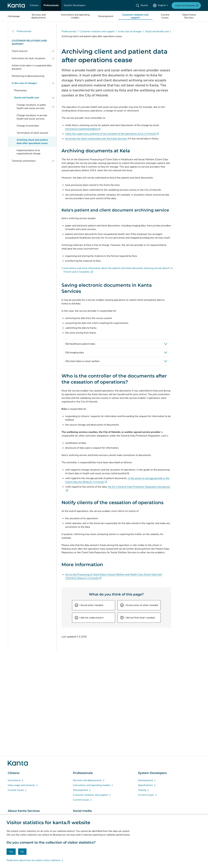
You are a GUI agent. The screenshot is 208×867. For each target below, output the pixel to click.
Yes (11, 851)
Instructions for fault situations (28, 58)
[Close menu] (53, 83)
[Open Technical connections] (53, 160)
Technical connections (24, 161)
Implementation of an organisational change (29, 152)
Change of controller (28, 125)
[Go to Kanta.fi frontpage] (18, 763)
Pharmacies (20, 90)
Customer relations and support (29, 42)
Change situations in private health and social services (32, 117)
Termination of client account (32, 133)
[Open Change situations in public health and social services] (53, 107)
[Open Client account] (53, 51)
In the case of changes (24, 83)
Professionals (24, 31)
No (22, 851)
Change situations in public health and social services (31, 106)
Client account (19, 51)
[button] (116, 344)
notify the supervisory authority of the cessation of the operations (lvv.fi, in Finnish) (112, 133)
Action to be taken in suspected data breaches (32, 67)
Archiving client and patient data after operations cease (32, 141)
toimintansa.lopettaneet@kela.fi (82, 129)
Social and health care (26, 97)
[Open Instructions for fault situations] (53, 58)
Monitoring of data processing (28, 76)
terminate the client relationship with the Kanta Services (96, 138)
